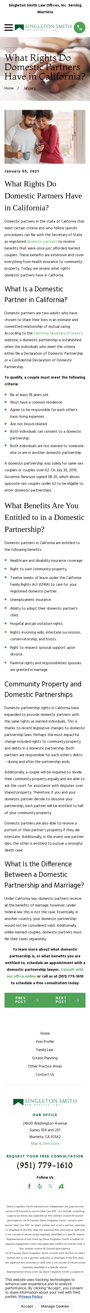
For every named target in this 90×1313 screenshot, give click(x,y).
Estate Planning (45, 1058)
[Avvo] (61, 1186)
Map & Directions (45, 1144)
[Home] (43, 27)
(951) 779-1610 (71, 977)
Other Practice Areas (45, 1066)
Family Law (45, 1050)
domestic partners (42, 242)
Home (45, 1034)
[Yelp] (39, 1186)
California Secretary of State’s (58, 333)
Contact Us (45, 1075)
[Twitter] (50, 1186)
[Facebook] (29, 1186)
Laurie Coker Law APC (45, 1211)
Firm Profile (45, 1042)
